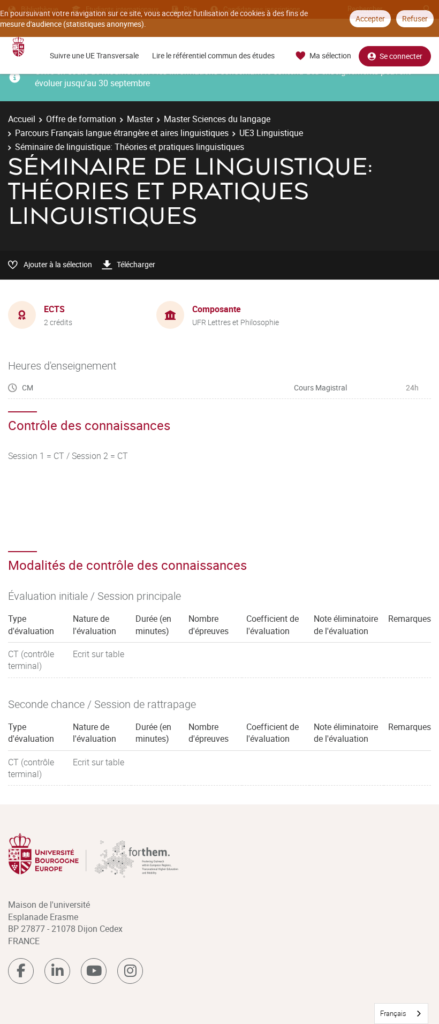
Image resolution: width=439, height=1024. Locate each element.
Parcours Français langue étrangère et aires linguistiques (122, 133)
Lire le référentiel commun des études (213, 55)
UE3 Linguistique (271, 133)
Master (140, 119)
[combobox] (401, 1013)
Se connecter (401, 56)
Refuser (415, 18)
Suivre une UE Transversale (94, 55)
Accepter (370, 18)
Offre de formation (81, 119)
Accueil (21, 119)
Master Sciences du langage (217, 119)
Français (393, 1013)
